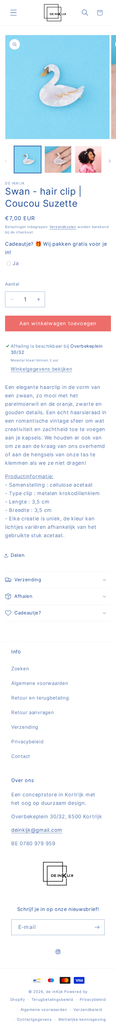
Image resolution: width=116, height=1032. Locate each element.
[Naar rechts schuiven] (110, 161)
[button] (13, 12)
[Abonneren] (97, 927)
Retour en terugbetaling (40, 698)
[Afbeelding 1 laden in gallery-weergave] (27, 159)
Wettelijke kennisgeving (82, 1019)
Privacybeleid (27, 741)
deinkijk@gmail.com (36, 830)
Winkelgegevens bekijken (41, 369)
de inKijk (54, 991)
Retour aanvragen (32, 712)
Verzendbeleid (87, 1009)
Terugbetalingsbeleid (52, 999)
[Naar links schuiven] (6, 161)
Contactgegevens (34, 1019)
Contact (20, 756)
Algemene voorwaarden (39, 683)
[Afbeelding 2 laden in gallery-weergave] (58, 159)
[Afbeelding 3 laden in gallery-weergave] (88, 159)
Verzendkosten (63, 227)
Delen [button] (18, 555)
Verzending (24, 727)
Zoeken (20, 668)
